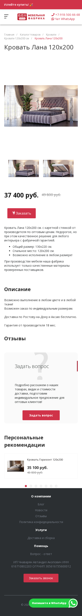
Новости (41, 510)
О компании (41, 496)
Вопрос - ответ (41, 554)
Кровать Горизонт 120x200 (45, 459)
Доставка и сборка (41, 538)
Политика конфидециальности (41, 522)
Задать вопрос (41, 415)
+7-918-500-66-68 (67, 15)
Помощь (41, 546)
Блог (41, 504)
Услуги (41, 530)
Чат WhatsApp (65, 19)
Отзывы (41, 516)
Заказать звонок (41, 578)
